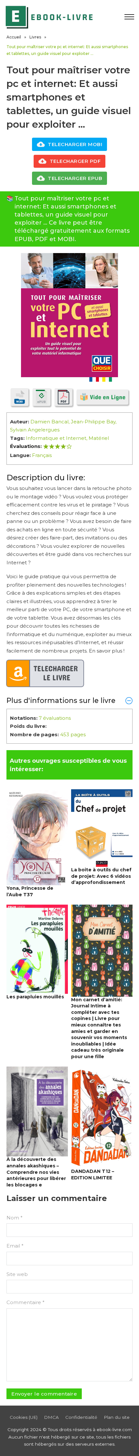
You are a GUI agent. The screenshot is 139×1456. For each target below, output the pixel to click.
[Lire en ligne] (102, 397)
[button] (69, 700)
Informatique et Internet (56, 438)
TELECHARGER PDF (75, 161)
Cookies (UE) (23, 1417)
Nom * (14, 1218)
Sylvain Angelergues (34, 430)
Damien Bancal (49, 422)
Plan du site (117, 1417)
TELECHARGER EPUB (75, 178)
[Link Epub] (41, 397)
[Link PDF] (63, 397)
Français (42, 455)
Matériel (99, 438)
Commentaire (25, 1302)
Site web (17, 1274)
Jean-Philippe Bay (93, 422)
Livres (35, 37)
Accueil (13, 37)
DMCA (51, 1417)
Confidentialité (81, 1417)
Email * (15, 1246)
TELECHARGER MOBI (75, 144)
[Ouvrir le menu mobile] (129, 16)
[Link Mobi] (19, 397)
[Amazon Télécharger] (45, 673)
